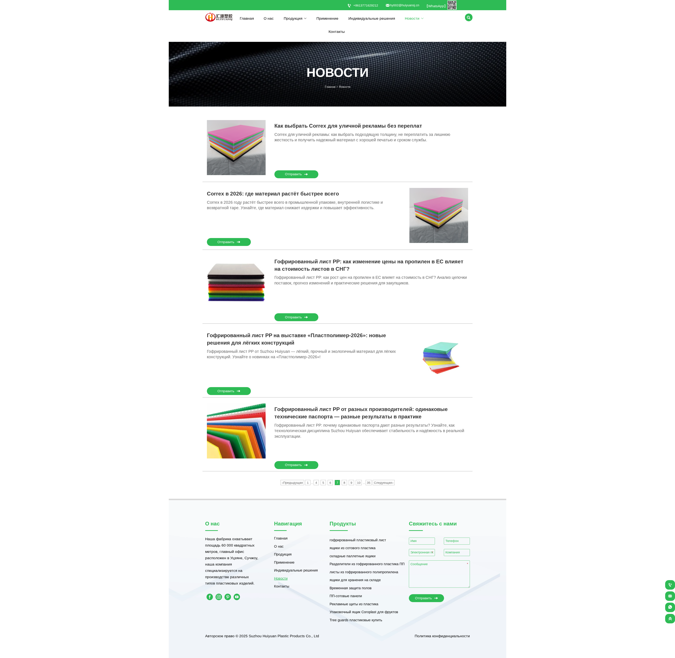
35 (368, 482)
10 (359, 482)
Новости (345, 86)
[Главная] (218, 17)
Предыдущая (292, 482)
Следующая (383, 482)
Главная (330, 86)
